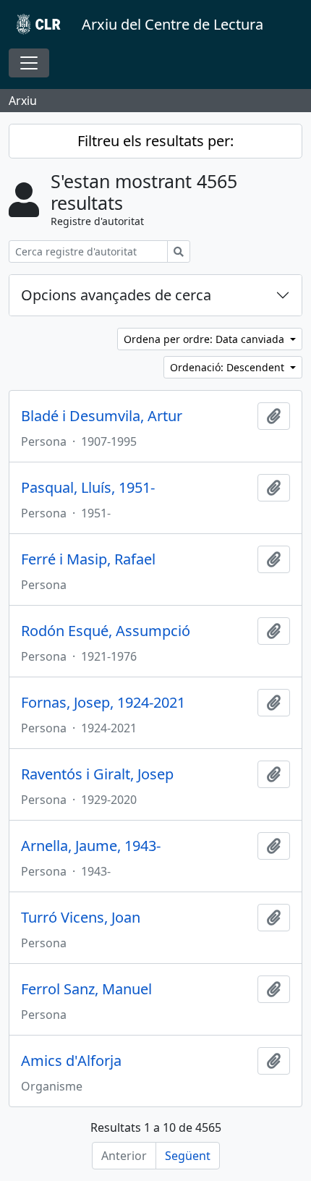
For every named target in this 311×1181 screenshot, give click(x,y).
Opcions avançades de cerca (116, 295)
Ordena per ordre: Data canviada (205, 339)
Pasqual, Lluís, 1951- (88, 487)
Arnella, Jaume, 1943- (91, 846)
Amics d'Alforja (71, 1061)
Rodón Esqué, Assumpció (105, 631)
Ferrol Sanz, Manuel (86, 989)
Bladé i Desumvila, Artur (101, 416)
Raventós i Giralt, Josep (97, 774)
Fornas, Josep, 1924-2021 (103, 702)
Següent (187, 1156)
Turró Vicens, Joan (80, 917)
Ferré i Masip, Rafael (88, 559)
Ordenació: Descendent (228, 367)
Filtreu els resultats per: (155, 141)
